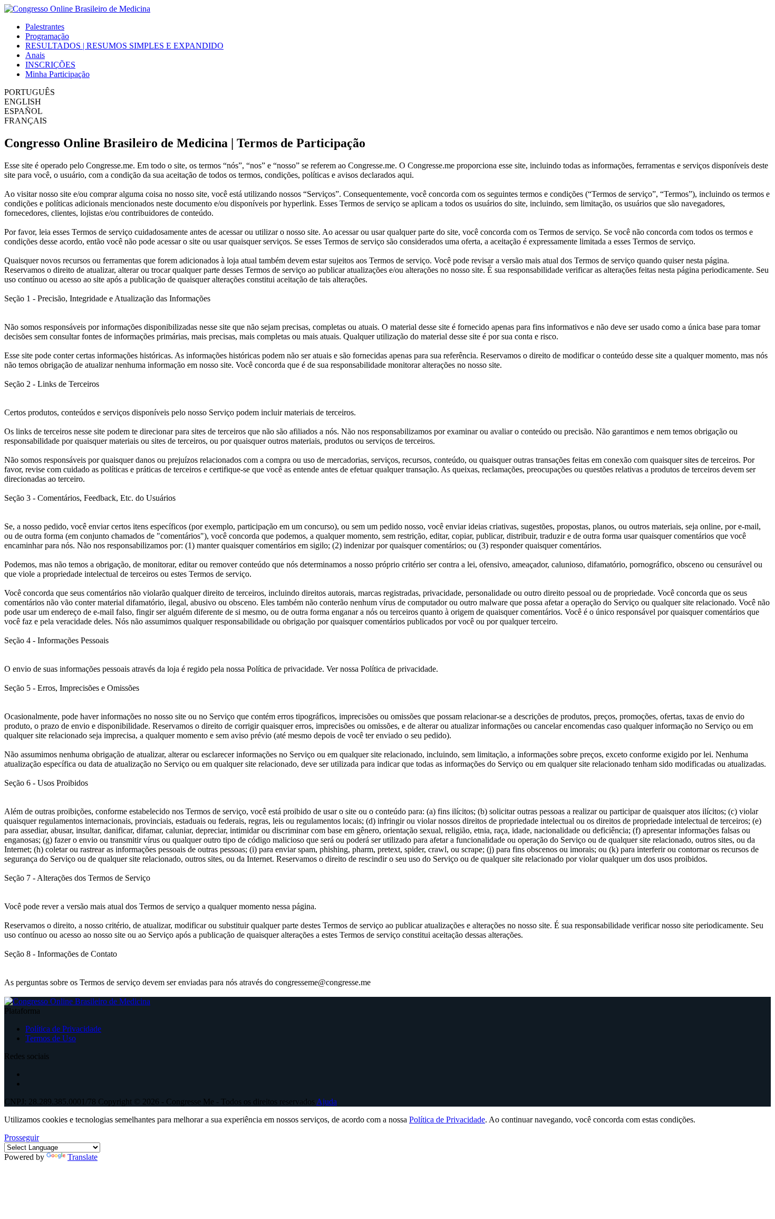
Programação (47, 36)
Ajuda (326, 1101)
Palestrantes (44, 26)
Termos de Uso (50, 1038)
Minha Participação (57, 74)
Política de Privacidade (63, 1028)
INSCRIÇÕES (50, 64)
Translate (82, 1157)
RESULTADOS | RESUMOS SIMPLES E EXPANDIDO (124, 45)
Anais (35, 55)
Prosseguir (21, 1137)
